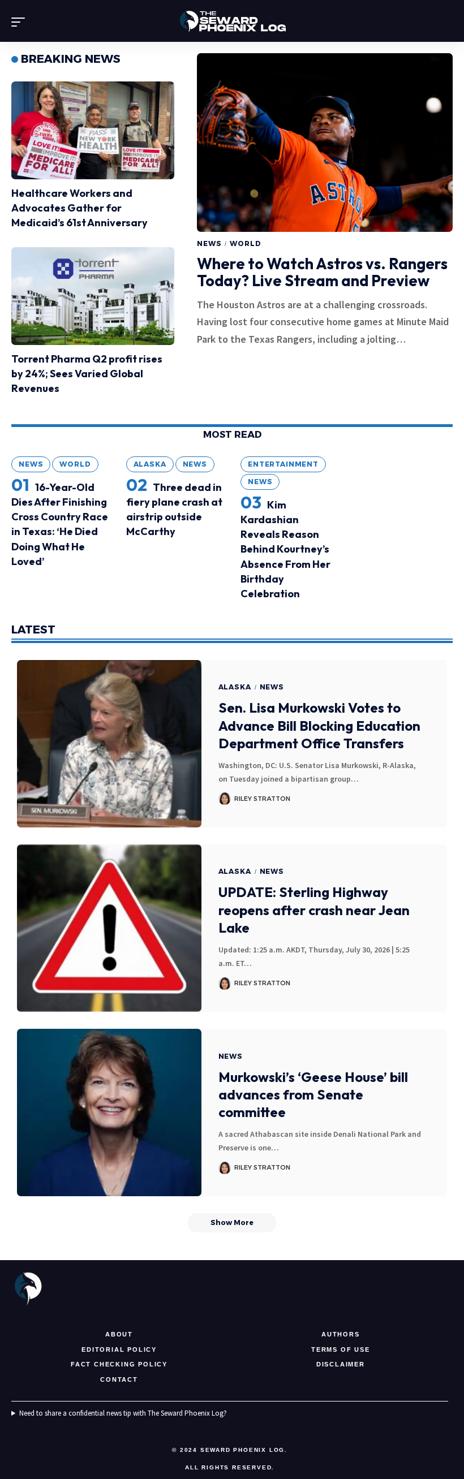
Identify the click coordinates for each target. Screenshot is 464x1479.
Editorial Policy (119, 1349)
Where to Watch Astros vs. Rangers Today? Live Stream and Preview (322, 272)
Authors (340, 1334)
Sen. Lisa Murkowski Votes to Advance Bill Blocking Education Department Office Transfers (319, 725)
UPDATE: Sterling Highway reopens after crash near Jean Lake (314, 909)
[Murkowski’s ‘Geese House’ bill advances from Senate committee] (109, 1112)
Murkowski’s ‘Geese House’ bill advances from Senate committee (313, 1094)
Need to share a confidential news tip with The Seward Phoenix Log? (123, 1413)
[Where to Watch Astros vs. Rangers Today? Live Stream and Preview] (325, 142)
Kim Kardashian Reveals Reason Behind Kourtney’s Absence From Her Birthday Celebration (285, 549)
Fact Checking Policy (119, 1364)
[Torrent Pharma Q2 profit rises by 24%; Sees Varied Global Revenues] (92, 296)
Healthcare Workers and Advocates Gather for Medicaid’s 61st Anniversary (79, 208)
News (209, 243)
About (119, 1334)
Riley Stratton (262, 799)
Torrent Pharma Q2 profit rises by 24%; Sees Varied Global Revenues (86, 373)
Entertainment (283, 464)
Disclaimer (340, 1364)
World (245, 243)
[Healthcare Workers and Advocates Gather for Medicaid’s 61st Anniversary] (92, 130)
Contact (119, 1379)
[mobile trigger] (21, 22)
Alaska (150, 464)
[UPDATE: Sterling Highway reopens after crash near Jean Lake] (109, 928)
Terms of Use (340, 1349)
